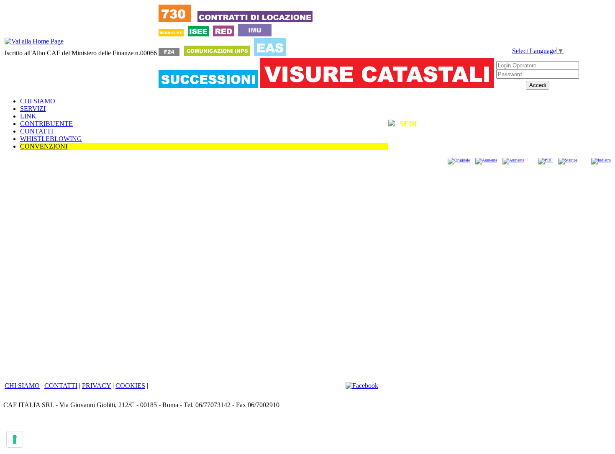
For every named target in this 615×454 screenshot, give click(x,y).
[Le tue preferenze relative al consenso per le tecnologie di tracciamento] (15, 439)
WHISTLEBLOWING (51, 138)
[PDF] (545, 160)
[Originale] (459, 160)
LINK (28, 116)
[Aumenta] (486, 160)
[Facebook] (362, 385)
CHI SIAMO (37, 101)
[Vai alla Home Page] (34, 41)
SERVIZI (33, 108)
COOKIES (130, 385)
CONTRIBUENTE (46, 123)
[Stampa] (567, 160)
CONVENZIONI (43, 146)
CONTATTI (36, 131)
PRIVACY (96, 385)
